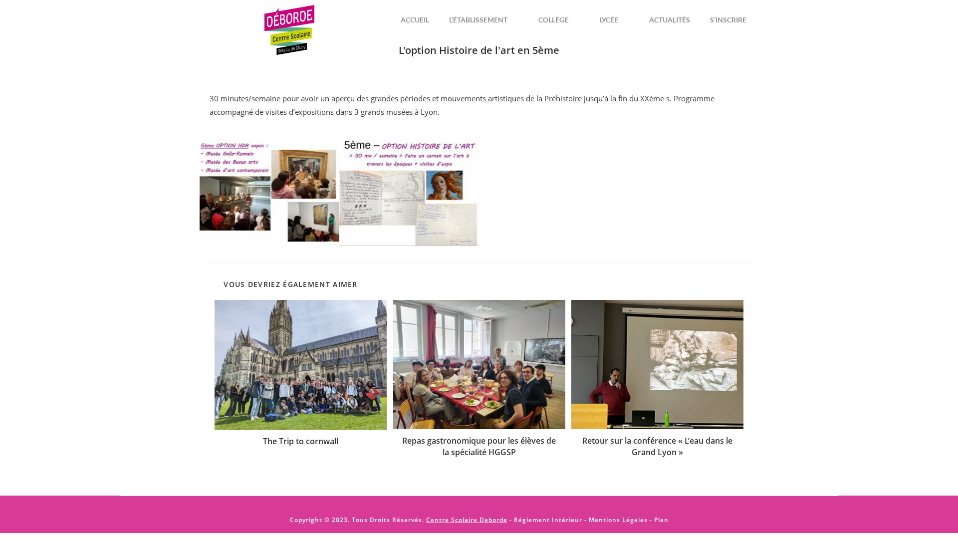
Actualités (669, 19)
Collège (553, 19)
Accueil (415, 19)
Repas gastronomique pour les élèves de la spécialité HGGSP (479, 446)
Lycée (608, 19)
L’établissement (478, 19)
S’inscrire (728, 19)
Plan (660, 520)
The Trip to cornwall (300, 441)
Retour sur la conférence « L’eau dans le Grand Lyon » (657, 446)
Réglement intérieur (548, 520)
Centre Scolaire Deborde (466, 520)
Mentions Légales (618, 520)
